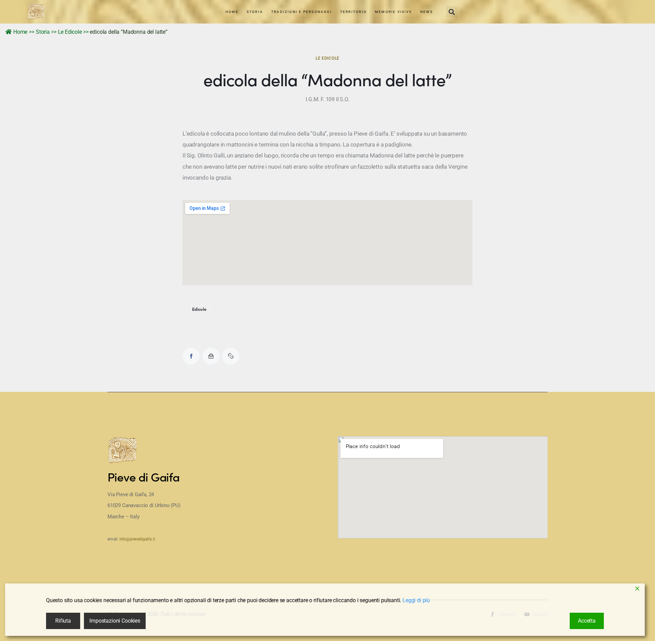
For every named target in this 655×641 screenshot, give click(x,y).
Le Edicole (70, 32)
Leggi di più (416, 600)
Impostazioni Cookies (114, 620)
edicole (199, 309)
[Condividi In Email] (210, 356)
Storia (43, 32)
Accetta (587, 620)
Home (20, 32)
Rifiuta (63, 620)
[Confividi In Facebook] (191, 356)
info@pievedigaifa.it (137, 539)
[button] (451, 11)
